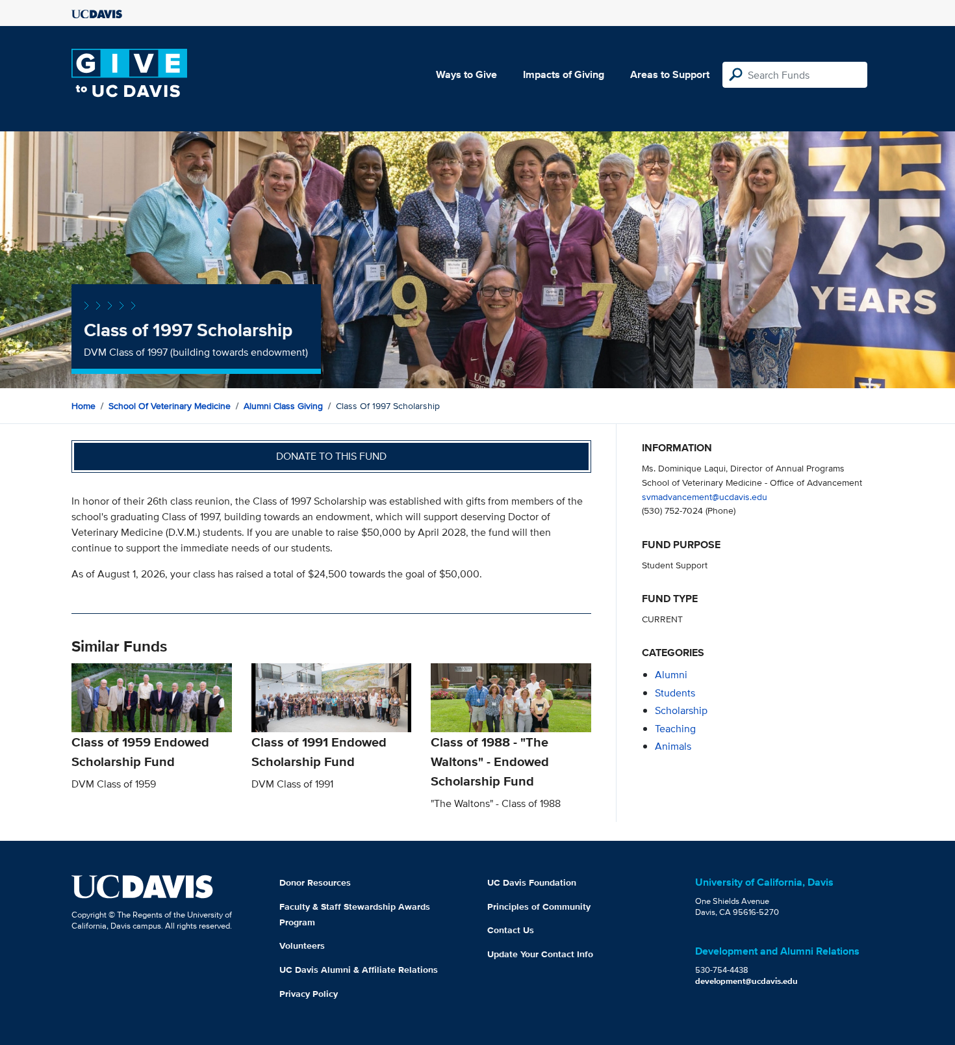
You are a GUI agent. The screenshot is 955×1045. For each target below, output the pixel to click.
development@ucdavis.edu (746, 981)
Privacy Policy (308, 993)
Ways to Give (466, 74)
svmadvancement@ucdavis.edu (704, 496)
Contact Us (510, 929)
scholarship (681, 710)
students (675, 692)
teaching (675, 728)
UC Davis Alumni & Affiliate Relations (358, 969)
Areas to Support (669, 74)
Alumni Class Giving (283, 405)
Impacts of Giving (563, 74)
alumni (671, 674)
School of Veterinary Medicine (169, 405)
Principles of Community (539, 906)
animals (673, 746)
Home (83, 405)
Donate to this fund (331, 456)
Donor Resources (315, 882)
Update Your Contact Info (540, 953)
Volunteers (302, 945)
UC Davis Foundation (531, 882)
